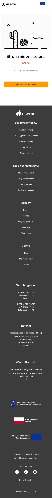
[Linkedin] (26, 472)
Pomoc (26, 216)
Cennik (26, 210)
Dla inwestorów (26, 259)
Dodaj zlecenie (26, 184)
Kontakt (26, 265)
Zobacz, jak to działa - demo (26, 136)
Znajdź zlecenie (26, 153)
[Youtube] (35, 472)
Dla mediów (26, 233)
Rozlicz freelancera (26, 190)
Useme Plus (26, 147)
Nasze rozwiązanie (26, 173)
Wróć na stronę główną (26, 84)
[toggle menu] (48, 3)
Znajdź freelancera (26, 179)
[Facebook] (17, 472)
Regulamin (26, 227)
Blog (26, 253)
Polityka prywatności (26, 222)
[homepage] (7, 4)
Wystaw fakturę (26, 130)
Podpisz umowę (26, 141)
